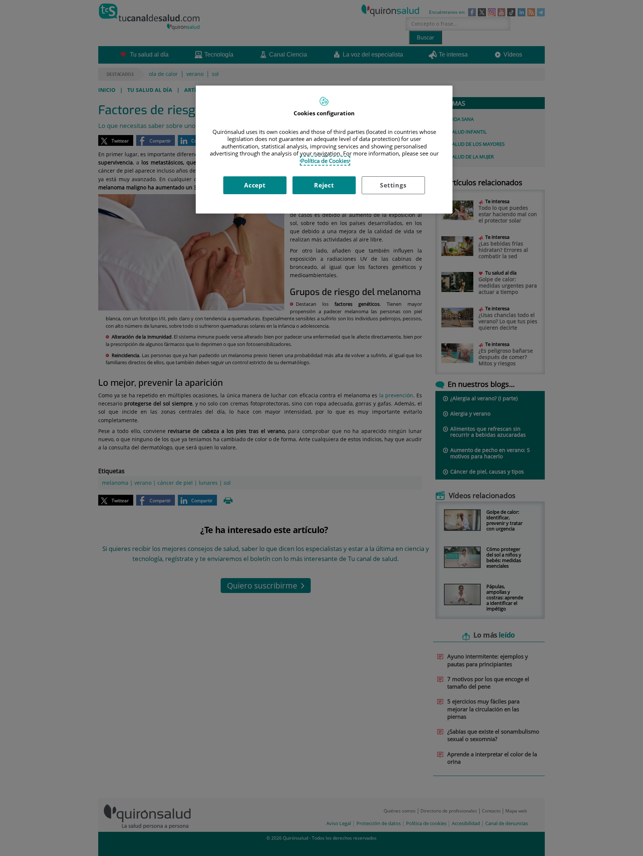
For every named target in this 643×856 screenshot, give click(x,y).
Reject (324, 185)
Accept (255, 185)
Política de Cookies (325, 160)
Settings (393, 185)
